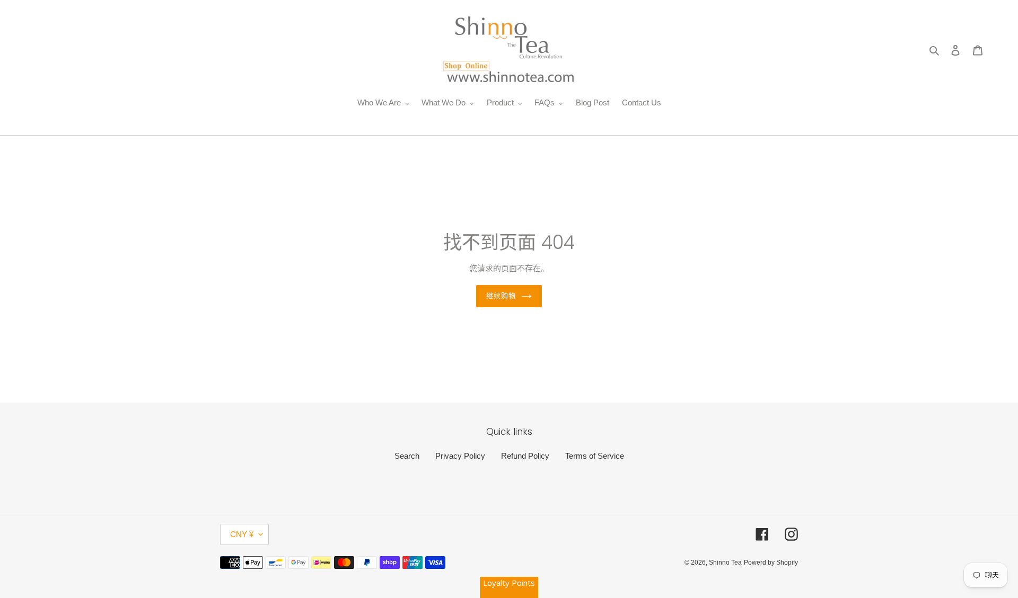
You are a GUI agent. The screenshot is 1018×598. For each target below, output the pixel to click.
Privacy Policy (460, 455)
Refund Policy (525, 455)
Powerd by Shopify (771, 562)
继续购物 (501, 296)
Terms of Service (594, 455)
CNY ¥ (241, 534)
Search (406, 455)
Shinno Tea (725, 562)
